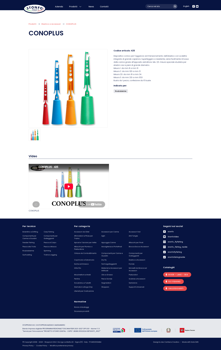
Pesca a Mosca (50, 247)
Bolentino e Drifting (30, 232)
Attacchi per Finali (136, 242)
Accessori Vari (135, 232)
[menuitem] (186, 6)
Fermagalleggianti (109, 264)
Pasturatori (133, 275)
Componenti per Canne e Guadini (30, 237)
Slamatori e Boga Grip (83, 287)
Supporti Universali (136, 287)
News (91, 6)
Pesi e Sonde (106, 279)
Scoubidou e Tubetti (82, 283)
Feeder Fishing (29, 242)
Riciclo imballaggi (81, 307)
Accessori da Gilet (81, 232)
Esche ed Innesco (81, 264)
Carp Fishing (49, 232)
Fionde (131, 264)
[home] (35, 8)
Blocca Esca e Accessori (139, 247)
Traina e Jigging (50, 255)
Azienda (59, 6)
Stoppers (105, 287)
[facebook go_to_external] (193, 6)
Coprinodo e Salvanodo (84, 260)
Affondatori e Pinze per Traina (83, 237)
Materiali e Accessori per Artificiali (111, 269)
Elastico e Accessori (51, 24)
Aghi (103, 236)
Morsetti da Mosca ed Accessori (138, 269)
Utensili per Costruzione (84, 291)
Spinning (47, 251)
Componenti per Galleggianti (51, 237)
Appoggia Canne (108, 242)
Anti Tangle (133, 236)
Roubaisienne (28, 251)
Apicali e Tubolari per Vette (85, 242)
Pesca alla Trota (29, 247)
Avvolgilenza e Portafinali (111, 247)
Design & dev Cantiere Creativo (166, 342)
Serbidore (133, 283)
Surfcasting (27, 255)
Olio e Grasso (107, 275)
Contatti (104, 6)
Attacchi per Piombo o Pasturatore (83, 248)
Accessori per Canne (110, 232)
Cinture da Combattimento (85, 253)
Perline (77, 279)
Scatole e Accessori (137, 279)
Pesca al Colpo (50, 242)
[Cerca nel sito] (175, 6)
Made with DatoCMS (190, 342)
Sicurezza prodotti (81, 311)
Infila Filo (77, 268)
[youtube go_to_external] (197, 6)
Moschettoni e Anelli (82, 275)
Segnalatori (106, 283)
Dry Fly (104, 260)
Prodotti (73, 6)
